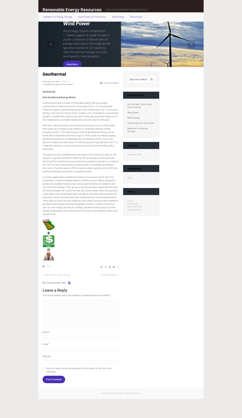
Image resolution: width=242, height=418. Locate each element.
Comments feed (134, 207)
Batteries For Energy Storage (57, 275)
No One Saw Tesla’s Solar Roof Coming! (139, 106)
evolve (103, 393)
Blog (48, 266)
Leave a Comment (111, 83)
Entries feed (132, 204)
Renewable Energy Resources (72, 9)
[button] (50, 44)
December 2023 (134, 154)
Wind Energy (133, 118)
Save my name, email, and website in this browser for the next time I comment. (79, 370)
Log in (130, 201)
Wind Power (76, 24)
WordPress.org (134, 210)
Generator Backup (109, 275)
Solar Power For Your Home (140, 123)
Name (46, 332)
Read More (72, 64)
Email (46, 344)
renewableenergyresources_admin (58, 84)
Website (47, 356)
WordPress (137, 393)
